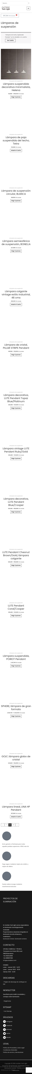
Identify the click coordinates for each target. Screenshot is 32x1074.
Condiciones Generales (10, 1050)
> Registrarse (7, 1001)
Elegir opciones (16, 97)
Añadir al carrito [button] (16, 150)
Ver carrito (10, 40)
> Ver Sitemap (7, 1011)
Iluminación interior (8, 939)
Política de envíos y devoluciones (13, 1052)
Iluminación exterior (21, 939)
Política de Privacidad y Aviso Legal (13, 1048)
